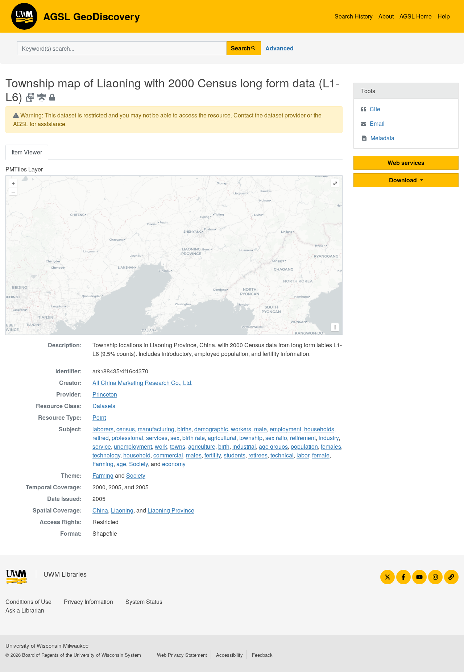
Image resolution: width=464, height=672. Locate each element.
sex (174, 438)
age (121, 464)
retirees (258, 455)
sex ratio (276, 438)
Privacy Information (88, 601)
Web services (406, 162)
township (250, 438)
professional (127, 438)
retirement (303, 438)
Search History (354, 16)
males (194, 455)
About (386, 16)
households (319, 429)
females (331, 446)
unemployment (133, 446)
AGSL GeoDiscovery (24, 19)
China (100, 510)
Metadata (382, 138)
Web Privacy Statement (182, 654)
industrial (244, 446)
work (161, 446)
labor (303, 455)
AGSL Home (415, 16)
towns (177, 446)
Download (403, 180)
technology (106, 455)
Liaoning (122, 510)
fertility (212, 455)
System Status (143, 601)
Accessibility (229, 654)
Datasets (103, 406)
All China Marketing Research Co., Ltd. (142, 382)
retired (100, 438)
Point (99, 417)
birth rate (193, 438)
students (234, 455)
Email (377, 123)
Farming (102, 464)
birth (223, 446)
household (136, 455)
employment (285, 429)
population (304, 446)
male (260, 429)
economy (174, 464)
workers (241, 429)
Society (138, 464)
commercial (168, 455)
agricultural (222, 438)
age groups (273, 446)
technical (282, 455)
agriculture (201, 446)
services (156, 438)
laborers (102, 429)
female (321, 455)
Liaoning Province (171, 510)
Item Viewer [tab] (27, 152)
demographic (211, 429)
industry (329, 438)
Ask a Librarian (24, 610)
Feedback (262, 654)
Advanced (279, 48)
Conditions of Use (28, 601)
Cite (375, 109)
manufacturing (156, 429)
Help (444, 16)
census (125, 429)
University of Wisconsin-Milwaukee (46, 645)
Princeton (104, 394)
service (101, 446)
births (184, 429)
